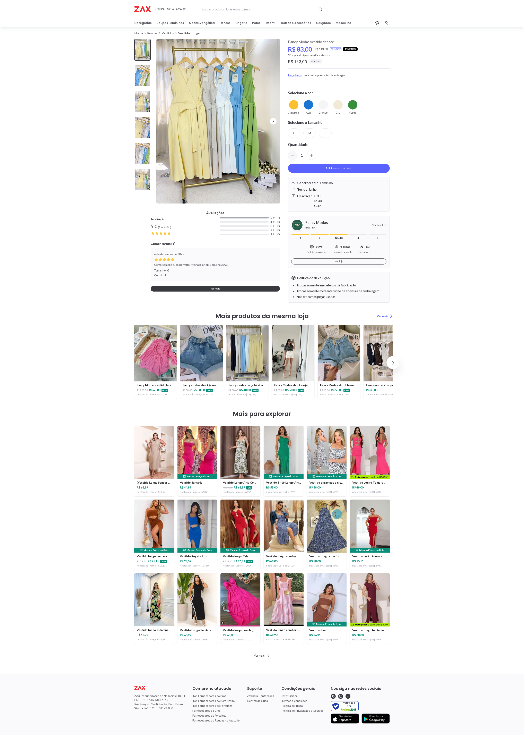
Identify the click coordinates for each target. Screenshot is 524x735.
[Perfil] (386, 23)
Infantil (270, 23)
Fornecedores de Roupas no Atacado (216, 720)
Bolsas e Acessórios (296, 23)
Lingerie (241, 23)
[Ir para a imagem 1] (142, 50)
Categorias (143, 23)
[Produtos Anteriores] (131, 362)
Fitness (225, 23)
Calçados (323, 23)
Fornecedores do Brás (206, 710)
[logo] (159, 688)
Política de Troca (292, 705)
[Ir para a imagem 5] (142, 154)
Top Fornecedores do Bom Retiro (213, 700)
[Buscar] (320, 9)
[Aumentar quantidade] (311, 155)
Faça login (295, 75)
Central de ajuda (257, 700)
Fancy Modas (316, 222)
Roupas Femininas (170, 23)
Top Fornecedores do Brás (209, 696)
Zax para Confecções (260, 696)
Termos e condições (294, 700)
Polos (256, 23)
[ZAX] (142, 9)
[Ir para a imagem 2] (142, 76)
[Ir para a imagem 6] (142, 179)
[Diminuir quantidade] (292, 155)
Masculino (343, 23)
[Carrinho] (377, 23)
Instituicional (289, 696)
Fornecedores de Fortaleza (209, 715)
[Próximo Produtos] (393, 362)
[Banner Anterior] (163, 121)
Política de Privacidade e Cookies (302, 710)
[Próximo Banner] (273, 121)
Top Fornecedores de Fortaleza (212, 705)
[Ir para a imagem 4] (142, 128)
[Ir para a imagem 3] (142, 102)
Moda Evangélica (202, 23)
